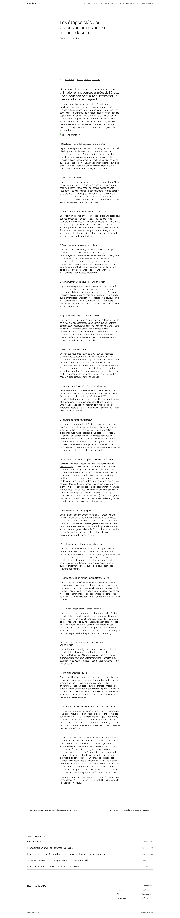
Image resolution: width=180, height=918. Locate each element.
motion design (88, 92)
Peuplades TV (33, 3)
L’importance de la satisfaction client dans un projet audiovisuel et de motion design (66, 854)
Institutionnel (87, 80)
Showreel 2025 (34, 842)
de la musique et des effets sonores (76, 322)
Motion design (96, 80)
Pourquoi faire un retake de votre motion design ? (50, 848)
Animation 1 (84, 779)
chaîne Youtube (76, 782)
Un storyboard (95, 185)
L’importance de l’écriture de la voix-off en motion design (53, 866)
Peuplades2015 (69, 80)
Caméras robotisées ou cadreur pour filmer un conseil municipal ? (57, 860)
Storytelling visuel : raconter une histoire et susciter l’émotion (53, 810)
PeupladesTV (69, 779)
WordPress (150, 912)
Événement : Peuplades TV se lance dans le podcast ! (130, 810)
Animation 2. (95, 779)
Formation (80, 80)
